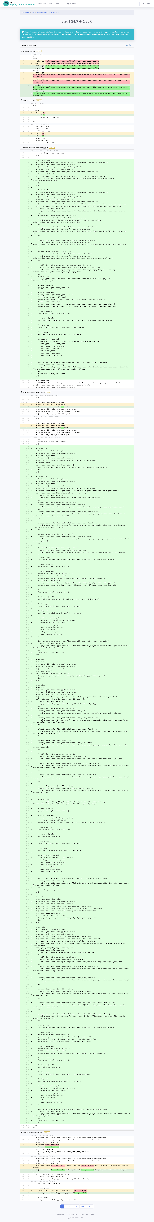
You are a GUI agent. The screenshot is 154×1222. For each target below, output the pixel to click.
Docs (92, 1214)
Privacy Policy (84, 1214)
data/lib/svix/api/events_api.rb (33, 1132)
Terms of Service (72, 1214)
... (79, 1206)
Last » (90, 1206)
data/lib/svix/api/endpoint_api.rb (34, 392)
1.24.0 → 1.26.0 (55, 12)
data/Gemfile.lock (29, 100)
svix (33, 12)
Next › (83, 1206)
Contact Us (60, 1214)
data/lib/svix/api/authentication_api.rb (35, 147)
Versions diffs (42, 12)
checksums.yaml (29, 51)
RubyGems (25, 12)
